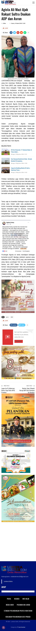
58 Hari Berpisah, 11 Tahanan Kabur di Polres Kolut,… (21, 151)
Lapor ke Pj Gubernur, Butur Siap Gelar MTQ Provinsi (8, 390)
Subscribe (19, 341)
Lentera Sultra (8, 581)
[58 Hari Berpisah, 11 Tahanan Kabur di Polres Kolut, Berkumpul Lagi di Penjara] (5, 152)
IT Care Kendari (21, 627)
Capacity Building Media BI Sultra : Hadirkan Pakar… (20, 169)
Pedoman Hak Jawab (23, 605)
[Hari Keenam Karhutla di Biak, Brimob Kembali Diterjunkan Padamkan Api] (5, 161)
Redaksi (16, 599)
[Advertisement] (18, 542)
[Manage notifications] (3, 627)
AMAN (12, 317)
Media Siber (10, 605)
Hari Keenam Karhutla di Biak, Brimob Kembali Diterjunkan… (21, 160)
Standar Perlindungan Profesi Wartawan (18, 611)
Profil (9, 599)
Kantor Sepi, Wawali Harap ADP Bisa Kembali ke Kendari (27, 390)
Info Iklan (25, 599)
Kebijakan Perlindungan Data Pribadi (18, 617)
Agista (7, 317)
